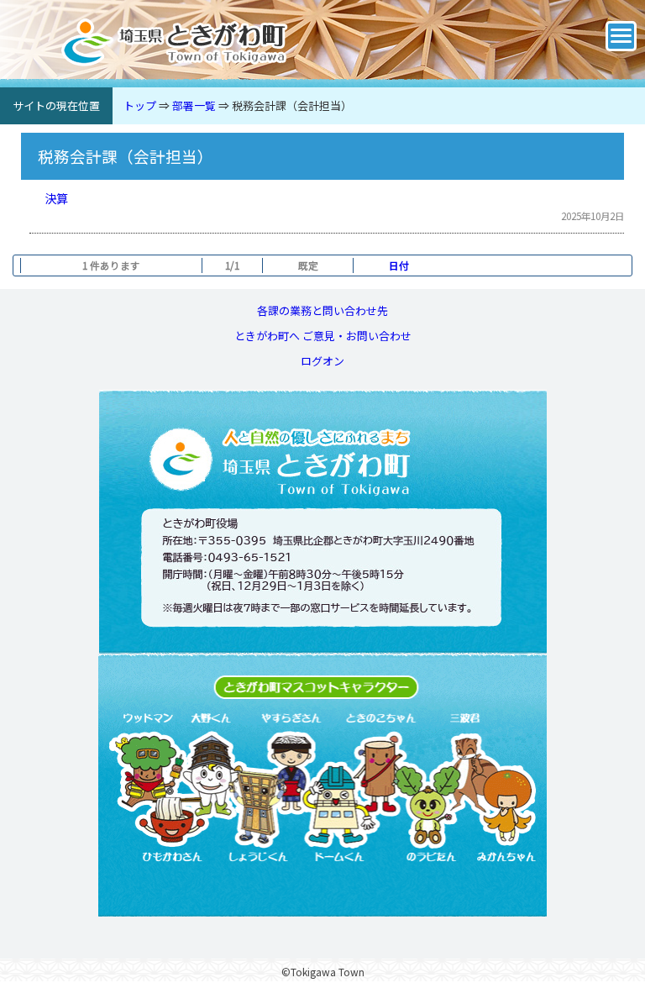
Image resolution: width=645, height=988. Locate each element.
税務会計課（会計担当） (292, 105)
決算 (56, 198)
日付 (399, 265)
